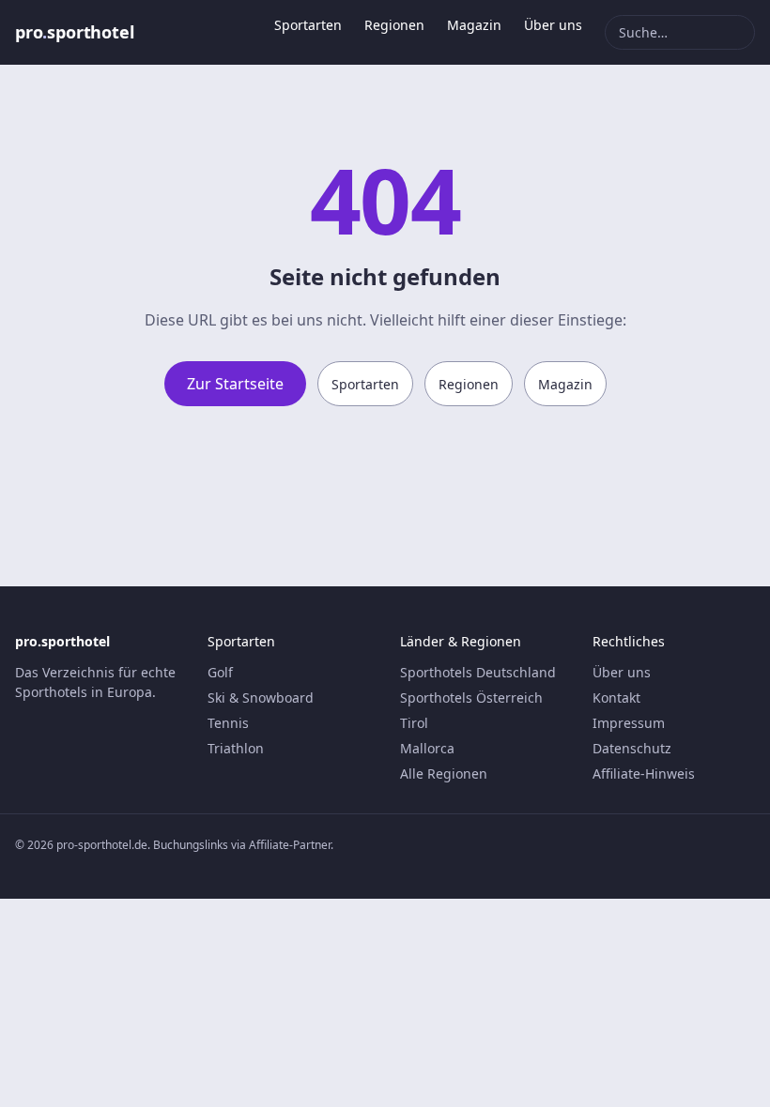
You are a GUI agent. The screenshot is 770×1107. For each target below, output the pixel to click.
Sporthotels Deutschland (478, 672)
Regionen (394, 25)
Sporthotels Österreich (471, 697)
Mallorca (427, 748)
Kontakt (616, 697)
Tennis (228, 723)
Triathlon (236, 748)
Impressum (629, 723)
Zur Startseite (235, 383)
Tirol (414, 723)
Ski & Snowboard (261, 697)
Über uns (553, 25)
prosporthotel (74, 32)
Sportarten (308, 25)
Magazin (474, 25)
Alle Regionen (443, 773)
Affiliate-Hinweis (644, 773)
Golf (220, 672)
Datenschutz (632, 748)
